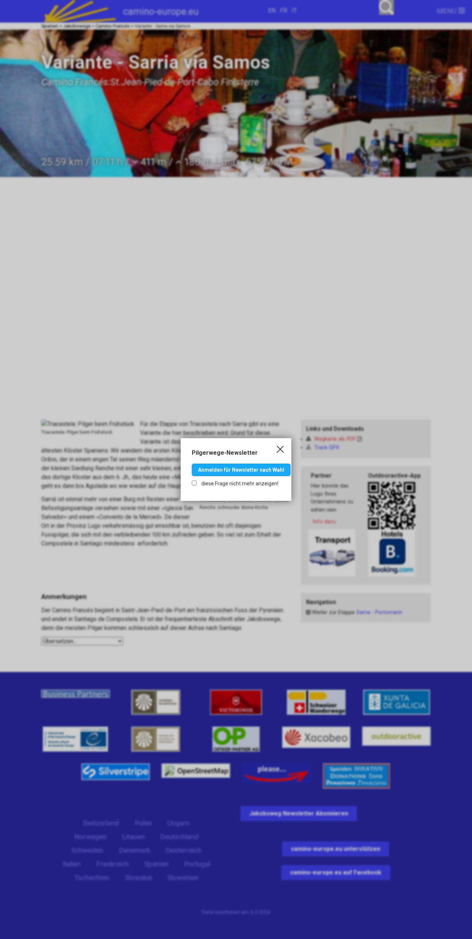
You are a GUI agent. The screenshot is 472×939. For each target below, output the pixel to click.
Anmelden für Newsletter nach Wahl (241, 470)
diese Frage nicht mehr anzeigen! (239, 483)
